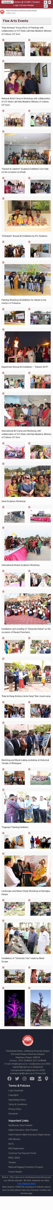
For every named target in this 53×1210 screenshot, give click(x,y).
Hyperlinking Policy (17, 1099)
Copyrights (13, 1095)
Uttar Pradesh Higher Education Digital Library (29, 1134)
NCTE (11, 1144)
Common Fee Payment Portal (22, 1153)
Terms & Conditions (17, 1104)
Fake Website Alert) (27, 1183)
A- (46, 2)
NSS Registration (16, 1148)
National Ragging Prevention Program (25, 1167)
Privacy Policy (14, 1109)
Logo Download (15, 1090)
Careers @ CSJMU (22, 2)
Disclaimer (13, 1113)
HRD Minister (14, 1139)
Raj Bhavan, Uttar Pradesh (20, 1125)
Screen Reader (27, 5)
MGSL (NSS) (14, 1157)
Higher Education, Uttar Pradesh (23, 1130)
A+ (46, 6)
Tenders (12, 1162)
